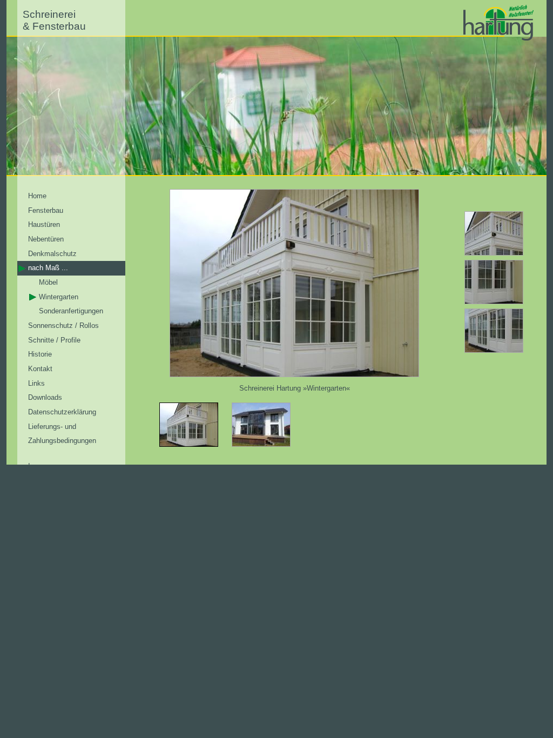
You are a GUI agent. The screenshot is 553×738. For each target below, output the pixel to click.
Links (36, 383)
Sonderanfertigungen (71, 311)
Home (37, 196)
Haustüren (44, 224)
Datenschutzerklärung (62, 412)
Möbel (48, 282)
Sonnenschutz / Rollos (63, 325)
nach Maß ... (48, 268)
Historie (40, 354)
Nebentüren (46, 239)
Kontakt (40, 369)
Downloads (45, 397)
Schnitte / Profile (54, 340)
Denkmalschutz (52, 254)
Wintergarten (58, 297)
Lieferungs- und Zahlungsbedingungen (62, 433)
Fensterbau (45, 210)
